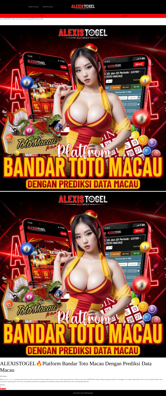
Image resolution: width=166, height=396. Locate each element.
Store (1, 19)
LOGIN (41, 16)
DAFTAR (124, 16)
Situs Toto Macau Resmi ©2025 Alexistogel (83, 393)
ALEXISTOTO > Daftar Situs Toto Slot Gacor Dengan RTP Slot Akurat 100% (23, 19)
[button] (3, 389)
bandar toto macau (9, 379)
